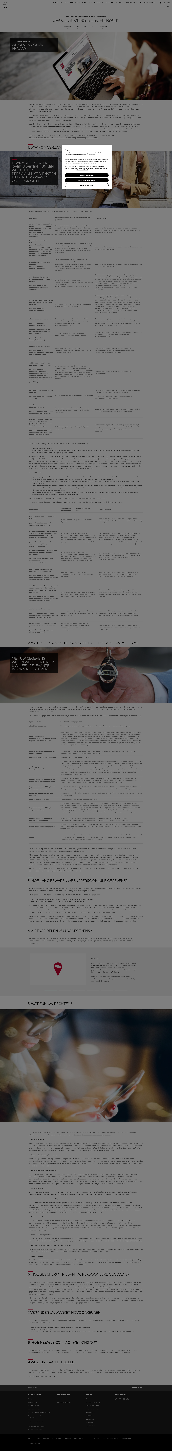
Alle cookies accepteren (87, 175)
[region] (87, 167)
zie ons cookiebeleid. (82, 170)
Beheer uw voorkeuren (86, 185)
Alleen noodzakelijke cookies (86, 180)
